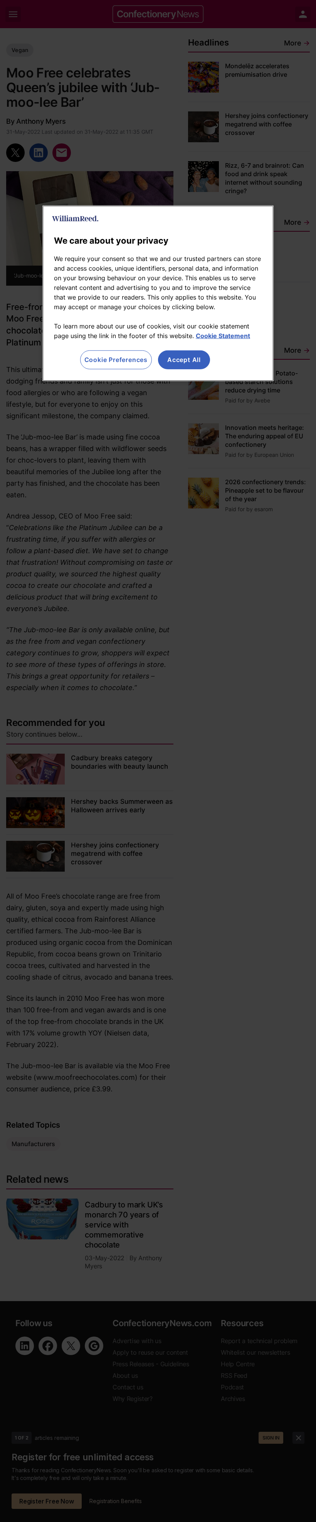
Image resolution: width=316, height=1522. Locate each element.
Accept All (184, 360)
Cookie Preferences (116, 360)
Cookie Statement (223, 336)
